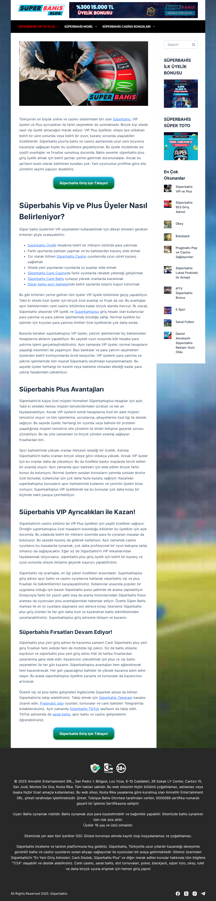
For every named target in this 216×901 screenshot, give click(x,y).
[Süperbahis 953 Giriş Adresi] (167, 204)
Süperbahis (122, 119)
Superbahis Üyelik (42, 245)
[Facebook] (178, 894)
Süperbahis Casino (71, 256)
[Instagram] (195, 894)
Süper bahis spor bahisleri (48, 284)
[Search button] (193, 44)
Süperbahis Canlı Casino (47, 273)
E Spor (180, 309)
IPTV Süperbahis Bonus (184, 293)
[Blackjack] (167, 237)
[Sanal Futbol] (167, 323)
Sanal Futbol (185, 322)
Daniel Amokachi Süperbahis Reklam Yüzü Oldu (185, 343)
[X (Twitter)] (186, 894)
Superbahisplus (87, 311)
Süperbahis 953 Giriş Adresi (184, 207)
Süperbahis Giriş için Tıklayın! (83, 183)
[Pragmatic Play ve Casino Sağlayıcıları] (167, 249)
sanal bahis (61, 714)
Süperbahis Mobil (78, 26)
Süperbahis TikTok (84, 709)
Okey (179, 224)
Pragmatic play (52, 703)
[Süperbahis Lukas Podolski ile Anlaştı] (167, 269)
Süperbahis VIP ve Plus (36, 26)
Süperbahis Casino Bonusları (126, 26)
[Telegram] (203, 894)
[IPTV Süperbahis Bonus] (167, 290)
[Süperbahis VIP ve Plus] (167, 188)
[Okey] (167, 224)
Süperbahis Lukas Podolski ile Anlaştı (187, 272)
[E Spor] (167, 310)
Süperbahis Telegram (115, 697)
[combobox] (177, 44)
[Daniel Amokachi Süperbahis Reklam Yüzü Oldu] (167, 335)
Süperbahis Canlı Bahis (46, 279)
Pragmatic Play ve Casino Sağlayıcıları (186, 252)
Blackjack (183, 236)
